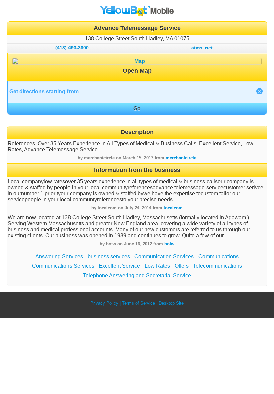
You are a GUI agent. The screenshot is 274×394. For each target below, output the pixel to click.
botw (169, 243)
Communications (218, 256)
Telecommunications (217, 266)
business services (109, 256)
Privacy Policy (104, 303)
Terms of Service (138, 303)
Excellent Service (119, 266)
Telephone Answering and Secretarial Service (137, 275)
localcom (173, 207)
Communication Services (164, 256)
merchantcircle (181, 157)
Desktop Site (171, 303)
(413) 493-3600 (72, 47)
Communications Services (63, 266)
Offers (182, 266)
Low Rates (157, 266)
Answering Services (59, 256)
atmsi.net (202, 47)
